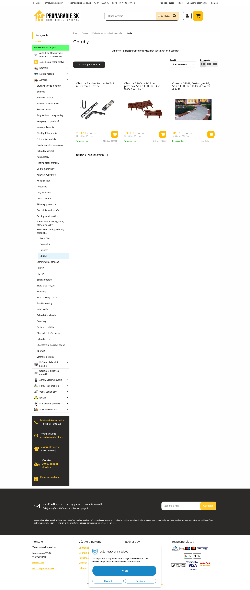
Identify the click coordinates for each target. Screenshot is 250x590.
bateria (37, 41)
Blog (181, 3)
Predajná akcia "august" (45, 47)
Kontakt (214, 3)
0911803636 (103, 3)
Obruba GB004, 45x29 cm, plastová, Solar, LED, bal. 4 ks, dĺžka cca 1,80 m (142, 86)
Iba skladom (165, 16)
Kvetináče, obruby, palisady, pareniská (107, 33)
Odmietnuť (140, 581)
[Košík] (198, 16)
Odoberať (208, 506)
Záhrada (84, 33)
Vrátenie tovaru (86, 563)
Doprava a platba (87, 552)
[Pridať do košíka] (114, 134)
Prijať (124, 570)
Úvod (38, 3)
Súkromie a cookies (89, 568)
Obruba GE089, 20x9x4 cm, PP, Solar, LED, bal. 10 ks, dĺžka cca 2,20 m (191, 86)
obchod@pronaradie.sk (80, 3)
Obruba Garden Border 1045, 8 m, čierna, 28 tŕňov (95, 85)
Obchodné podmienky (197, 3)
